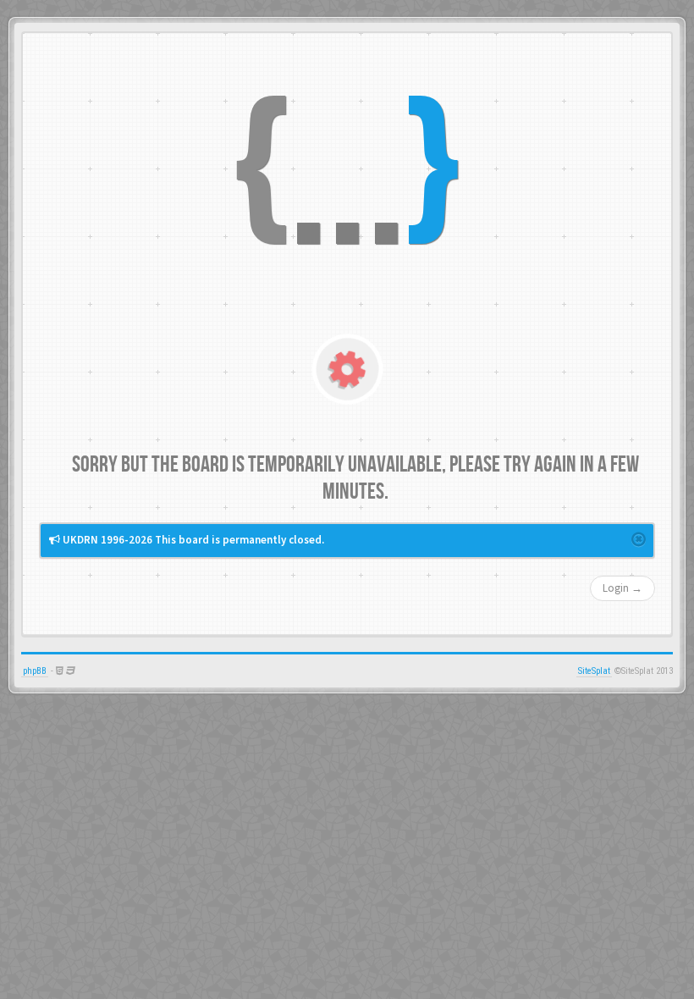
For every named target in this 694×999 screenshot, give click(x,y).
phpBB (35, 670)
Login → (622, 588)
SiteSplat (594, 670)
